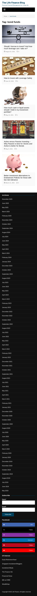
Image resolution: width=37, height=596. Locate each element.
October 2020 (6, 420)
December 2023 (7, 266)
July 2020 (5, 432)
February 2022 (6, 353)
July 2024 (5, 236)
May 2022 (5, 341)
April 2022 (5, 345)
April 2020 (5, 445)
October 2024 (6, 224)
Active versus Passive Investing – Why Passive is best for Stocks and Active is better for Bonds (18, 144)
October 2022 (6, 320)
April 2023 (5, 295)
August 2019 (6, 478)
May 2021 (5, 390)
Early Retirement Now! (9, 559)
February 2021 (6, 403)
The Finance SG (7, 572)
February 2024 (6, 257)
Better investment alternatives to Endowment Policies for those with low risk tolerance (17, 178)
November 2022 (7, 316)
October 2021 (6, 370)
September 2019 (7, 474)
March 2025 (6, 211)
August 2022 (6, 328)
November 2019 (7, 465)
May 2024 (5, 245)
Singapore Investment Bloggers (12, 564)
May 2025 (5, 207)
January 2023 (6, 307)
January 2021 (6, 407)
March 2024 (6, 253)
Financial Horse (7, 576)
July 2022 (5, 332)
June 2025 (5, 203)
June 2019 (5, 486)
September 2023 (7, 274)
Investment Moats (7, 568)
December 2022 (7, 311)
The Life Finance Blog (13, 2)
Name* (4, 499)
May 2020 (5, 440)
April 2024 (5, 249)
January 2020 (6, 457)
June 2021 (5, 386)
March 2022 (6, 349)
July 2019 (5, 482)
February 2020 (6, 453)
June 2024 (5, 241)
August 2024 (6, 232)
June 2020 (5, 436)
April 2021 (5, 395)
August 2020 (6, 428)
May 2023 (5, 291)
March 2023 (6, 299)
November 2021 (7, 365)
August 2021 (6, 378)
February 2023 (6, 303)
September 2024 (7, 228)
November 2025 (7, 199)
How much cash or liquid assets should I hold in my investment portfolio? (16, 110)
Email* (4, 506)
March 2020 (6, 449)
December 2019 (7, 461)
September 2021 (7, 374)
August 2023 (6, 278)
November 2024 (7, 220)
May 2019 (5, 490)
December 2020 (7, 411)
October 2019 (6, 470)
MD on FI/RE (6, 580)
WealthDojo (6, 584)
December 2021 (7, 361)
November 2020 (7, 416)
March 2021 (6, 399)
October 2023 (6, 270)
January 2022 (6, 357)
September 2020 (7, 424)
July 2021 (5, 382)
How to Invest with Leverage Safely (18, 78)
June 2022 (5, 336)
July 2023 (5, 282)
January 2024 (6, 261)
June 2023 (5, 286)
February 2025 (6, 216)
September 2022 (7, 324)
